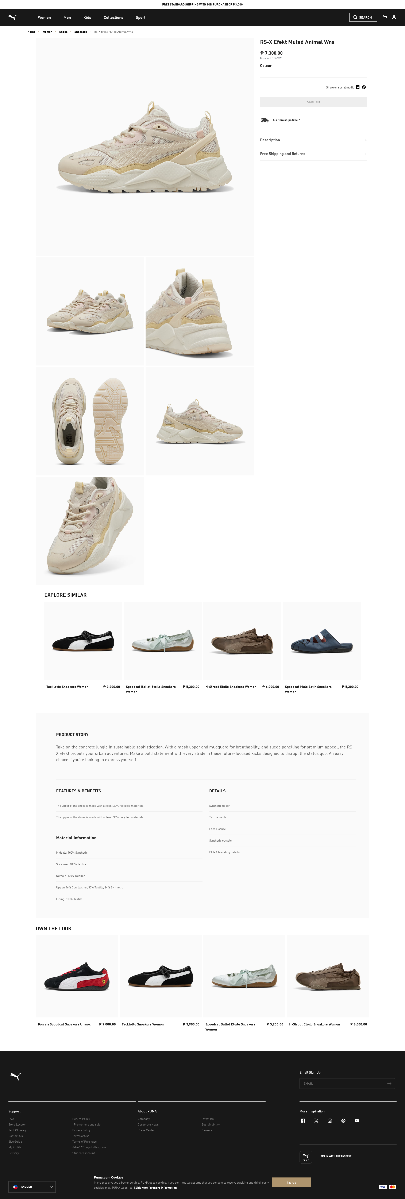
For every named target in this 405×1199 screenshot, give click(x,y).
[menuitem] (44, 17)
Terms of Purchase (84, 1141)
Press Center (146, 1130)
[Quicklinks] (394, 17)
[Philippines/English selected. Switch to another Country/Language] (32, 1186)
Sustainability (211, 1124)
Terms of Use (80, 1136)
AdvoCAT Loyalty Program (89, 1147)
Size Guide (15, 1141)
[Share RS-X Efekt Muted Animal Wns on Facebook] (357, 87)
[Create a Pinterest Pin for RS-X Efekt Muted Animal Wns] (364, 87)
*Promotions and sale (86, 1124)
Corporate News (148, 1124)
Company (144, 1118)
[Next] (354, 649)
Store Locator (17, 1124)
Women (47, 31)
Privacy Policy (81, 1130)
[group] (83, 649)
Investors (208, 1118)
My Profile (14, 1147)
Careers (207, 1130)
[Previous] (51, 649)
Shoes (63, 31)
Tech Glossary (17, 1130)
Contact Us (15, 1136)
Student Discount (83, 1153)
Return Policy (81, 1118)
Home (31, 31)
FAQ (11, 1118)
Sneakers (80, 31)
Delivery (13, 1153)
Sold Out (313, 102)
